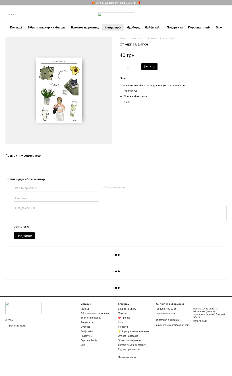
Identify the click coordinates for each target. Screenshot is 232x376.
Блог (120, 322)
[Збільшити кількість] (133, 66)
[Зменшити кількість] (122, 66)
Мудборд (133, 27)
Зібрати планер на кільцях (47, 27)
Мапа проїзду (200, 321)
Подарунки (175, 27)
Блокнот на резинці (85, 27)
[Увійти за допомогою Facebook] (128, 187)
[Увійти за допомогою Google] (134, 187)
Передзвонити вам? (166, 313)
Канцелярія (113, 27)
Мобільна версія (17, 326)
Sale (219, 27)
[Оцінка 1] (35, 226)
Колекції (16, 27)
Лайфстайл (153, 27)
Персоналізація (199, 27)
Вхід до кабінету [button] (127, 308)
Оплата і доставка (128, 335)
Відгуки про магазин (129, 349)
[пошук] (40, 14)
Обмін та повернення (129, 340)
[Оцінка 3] (47, 226)
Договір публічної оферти (132, 345)
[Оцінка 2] (41, 226)
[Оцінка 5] (58, 226)
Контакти (123, 326)
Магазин (122, 313)
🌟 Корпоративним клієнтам (133, 331)
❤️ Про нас (124, 317)
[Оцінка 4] (53, 226)
